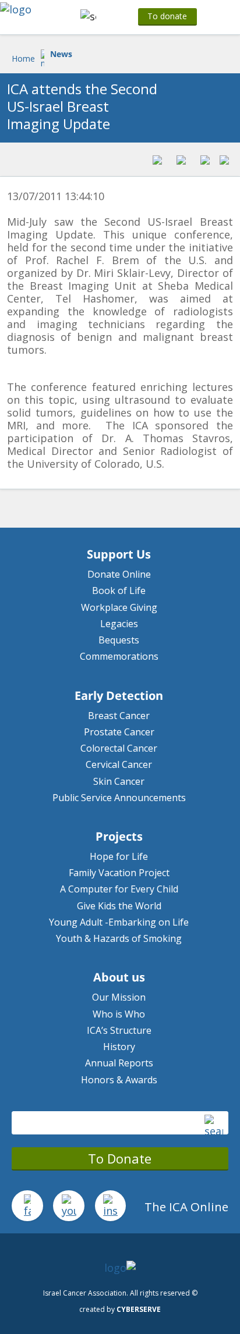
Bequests (118, 640)
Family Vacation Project (119, 872)
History (119, 1046)
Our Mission (119, 997)
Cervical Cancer (119, 764)
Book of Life (119, 590)
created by (120, 1309)
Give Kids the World (119, 905)
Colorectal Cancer (118, 748)
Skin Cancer (118, 781)
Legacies (119, 623)
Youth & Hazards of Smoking (119, 938)
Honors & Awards (119, 1079)
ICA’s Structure (119, 1030)
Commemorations (119, 656)
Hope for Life (119, 856)
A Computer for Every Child (119, 889)
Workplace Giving (119, 607)
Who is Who (119, 1014)
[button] (87, 17)
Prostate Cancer (119, 732)
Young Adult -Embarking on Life (119, 922)
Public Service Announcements (119, 797)
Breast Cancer (119, 715)
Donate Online (119, 574)
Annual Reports (119, 1063)
